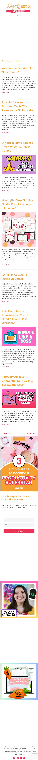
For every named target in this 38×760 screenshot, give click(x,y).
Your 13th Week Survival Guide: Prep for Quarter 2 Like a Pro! (18, 204)
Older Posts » (31, 433)
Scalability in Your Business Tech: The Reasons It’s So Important (19, 106)
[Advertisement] (19, 38)
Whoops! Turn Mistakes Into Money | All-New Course (17, 146)
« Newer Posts (6, 433)
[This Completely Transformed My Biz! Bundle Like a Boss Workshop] (19, 336)
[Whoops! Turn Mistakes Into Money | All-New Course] (19, 164)
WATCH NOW (19, 531)
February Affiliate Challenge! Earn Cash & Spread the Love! (17, 380)
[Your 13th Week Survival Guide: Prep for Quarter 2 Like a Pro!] (19, 229)
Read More (5, 92)
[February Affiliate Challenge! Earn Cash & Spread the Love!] (19, 398)
